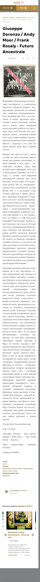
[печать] (28, 58)
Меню (22, 8)
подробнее (12, 555)
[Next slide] (32, 534)
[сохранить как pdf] (33, 58)
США (15, 471)
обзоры (11, 17)
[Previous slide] (5, 534)
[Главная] (19, 2)
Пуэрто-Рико (8, 471)
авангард (6, 476)
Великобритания (9, 469)
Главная (5, 17)
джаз (5, 464)
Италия (19, 469)
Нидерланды (28, 469)
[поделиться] (23, 58)
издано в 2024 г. (21, 17)
